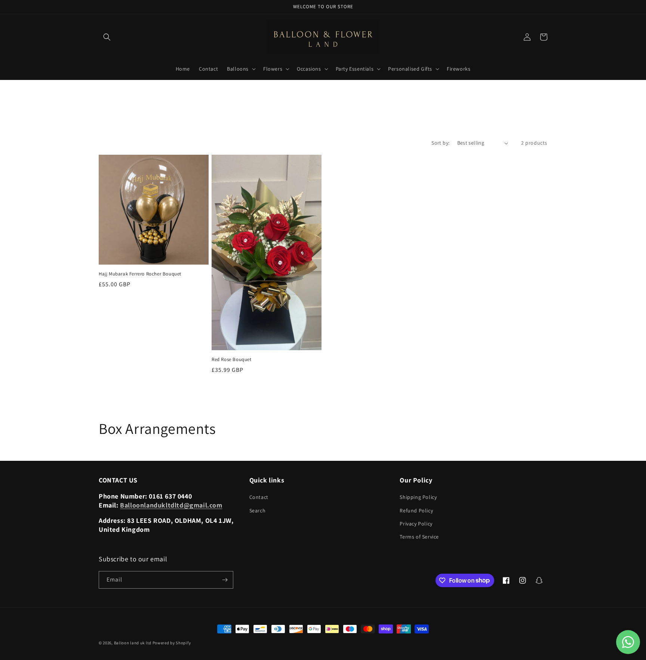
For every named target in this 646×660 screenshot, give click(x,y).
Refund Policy (416, 510)
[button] (107, 37)
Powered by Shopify (172, 642)
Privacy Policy (416, 523)
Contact (258, 497)
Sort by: (440, 142)
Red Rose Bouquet (232, 360)
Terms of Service (419, 536)
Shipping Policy (418, 497)
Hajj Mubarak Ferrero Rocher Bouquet (140, 274)
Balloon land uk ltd (132, 642)
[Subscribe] (224, 580)
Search (257, 510)
